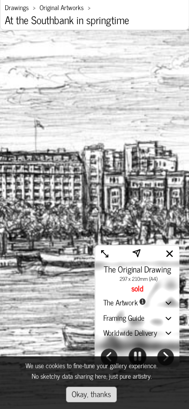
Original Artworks (62, 7)
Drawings (17, 7)
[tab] (137, 303)
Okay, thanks (91, 393)
